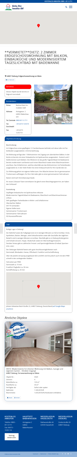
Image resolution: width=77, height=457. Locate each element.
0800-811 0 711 (22, 120)
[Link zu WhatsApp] (70, 453)
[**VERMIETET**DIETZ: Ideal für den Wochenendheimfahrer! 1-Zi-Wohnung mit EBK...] (1, 228)
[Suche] (65, 7)
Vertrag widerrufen (11, 437)
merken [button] (17, 397)
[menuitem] (65, 7)
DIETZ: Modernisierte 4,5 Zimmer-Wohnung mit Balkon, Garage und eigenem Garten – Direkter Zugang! (34, 370)
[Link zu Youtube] (68, 453)
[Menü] (69, 7)
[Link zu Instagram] (65, 453)
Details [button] (10, 397)
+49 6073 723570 (22, 124)
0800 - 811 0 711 (66, 1)
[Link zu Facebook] (62, 453)
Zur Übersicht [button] (10, 79)
